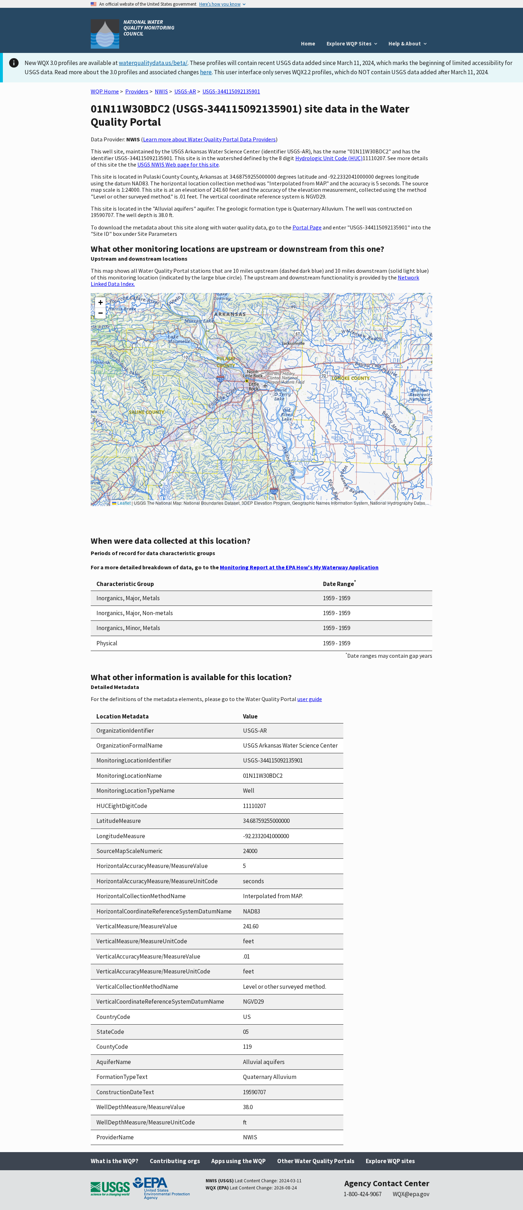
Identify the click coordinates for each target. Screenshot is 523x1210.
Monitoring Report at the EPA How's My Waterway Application (299, 567)
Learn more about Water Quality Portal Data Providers (209, 139)
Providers (136, 91)
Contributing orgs (175, 1161)
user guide (309, 698)
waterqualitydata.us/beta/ (153, 63)
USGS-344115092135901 (231, 91)
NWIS (161, 91)
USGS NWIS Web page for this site (178, 164)
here (206, 72)
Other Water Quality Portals (315, 1161)
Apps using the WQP (238, 1161)
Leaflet (123, 503)
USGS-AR (185, 91)
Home (308, 43)
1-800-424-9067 (362, 1194)
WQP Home (105, 91)
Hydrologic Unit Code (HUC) (329, 158)
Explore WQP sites (390, 1161)
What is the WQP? (114, 1161)
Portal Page (307, 227)
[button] (100, 302)
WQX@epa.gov (411, 1194)
